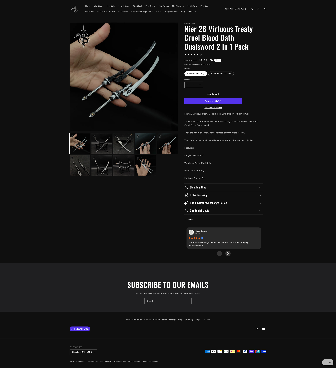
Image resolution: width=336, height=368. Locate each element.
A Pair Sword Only (195, 73)
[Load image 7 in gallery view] (101, 165)
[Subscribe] (188, 301)
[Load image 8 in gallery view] (123, 165)
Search (147, 320)
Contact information (150, 361)
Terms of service (120, 361)
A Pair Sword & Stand (221, 73)
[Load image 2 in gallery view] (101, 143)
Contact (206, 320)
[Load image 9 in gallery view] (145, 165)
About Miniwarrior (134, 320)
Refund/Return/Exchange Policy (167, 320)
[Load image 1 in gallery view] (80, 143)
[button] (98, 6)
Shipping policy (134, 361)
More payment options (213, 107)
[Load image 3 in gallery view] (123, 143)
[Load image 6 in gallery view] (80, 165)
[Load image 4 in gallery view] (145, 143)
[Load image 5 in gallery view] (167, 143)
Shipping (187, 64)
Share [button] (190, 219)
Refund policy (93, 361)
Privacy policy (105, 361)
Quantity (187, 80)
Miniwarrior (80, 361)
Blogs (197, 320)
